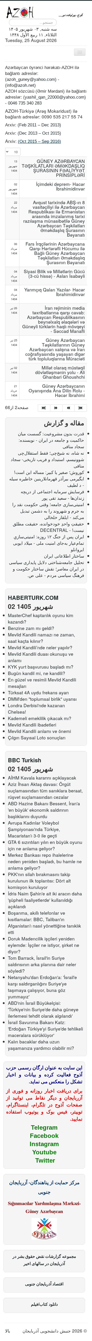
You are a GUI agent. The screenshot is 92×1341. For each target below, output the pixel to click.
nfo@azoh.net (21, 85)
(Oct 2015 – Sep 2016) (39, 141)
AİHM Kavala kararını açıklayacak (42, 777)
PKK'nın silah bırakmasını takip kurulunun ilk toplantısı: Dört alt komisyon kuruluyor (39, 880)
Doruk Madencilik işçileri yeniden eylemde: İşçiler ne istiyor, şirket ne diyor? (43, 945)
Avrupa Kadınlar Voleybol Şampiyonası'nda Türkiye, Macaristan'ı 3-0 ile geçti (34, 829)
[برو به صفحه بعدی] (69, 408)
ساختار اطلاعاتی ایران (64, 555)
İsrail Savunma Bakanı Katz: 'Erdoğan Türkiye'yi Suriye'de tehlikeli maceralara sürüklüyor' (45, 1028)
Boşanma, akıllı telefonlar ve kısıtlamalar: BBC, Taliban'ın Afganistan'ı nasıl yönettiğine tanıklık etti (44, 922)
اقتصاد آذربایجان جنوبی (44, 1284)
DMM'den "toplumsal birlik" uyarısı (42, 699)
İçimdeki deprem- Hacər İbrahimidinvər (60, 186)
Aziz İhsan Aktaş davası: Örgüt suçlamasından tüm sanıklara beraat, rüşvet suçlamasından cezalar (45, 790)
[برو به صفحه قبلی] (56, 408)
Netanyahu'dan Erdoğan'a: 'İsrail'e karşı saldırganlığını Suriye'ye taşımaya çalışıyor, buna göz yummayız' (42, 987)
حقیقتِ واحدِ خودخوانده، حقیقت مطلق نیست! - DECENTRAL (48, 526)
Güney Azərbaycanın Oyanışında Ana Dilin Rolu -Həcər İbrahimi (57, 390)
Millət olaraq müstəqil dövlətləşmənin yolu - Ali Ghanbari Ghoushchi (60, 372)
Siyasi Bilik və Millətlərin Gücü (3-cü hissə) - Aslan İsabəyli (54, 273)
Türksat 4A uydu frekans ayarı (38, 692)
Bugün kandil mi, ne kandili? (36, 673)
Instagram (44, 1143)
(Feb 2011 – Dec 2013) (39, 124)
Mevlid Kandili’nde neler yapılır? (40, 647)
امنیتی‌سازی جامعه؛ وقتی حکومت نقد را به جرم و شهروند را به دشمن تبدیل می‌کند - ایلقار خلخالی (48, 510)
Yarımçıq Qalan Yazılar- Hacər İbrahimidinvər (54, 291)
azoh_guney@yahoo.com (31, 79)
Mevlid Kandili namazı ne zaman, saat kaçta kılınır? (41, 637)
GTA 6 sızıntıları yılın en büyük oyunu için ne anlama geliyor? (45, 845)
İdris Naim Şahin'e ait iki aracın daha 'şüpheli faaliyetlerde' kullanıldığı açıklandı (45, 900)
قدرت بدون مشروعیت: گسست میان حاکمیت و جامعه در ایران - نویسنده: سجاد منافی (51, 439)
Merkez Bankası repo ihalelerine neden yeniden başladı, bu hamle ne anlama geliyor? (45, 861)
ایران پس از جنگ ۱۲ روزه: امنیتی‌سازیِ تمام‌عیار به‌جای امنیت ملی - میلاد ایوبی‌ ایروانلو (48, 542)
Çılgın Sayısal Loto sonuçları (36, 737)
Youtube (44, 1152)
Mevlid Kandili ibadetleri (32, 724)
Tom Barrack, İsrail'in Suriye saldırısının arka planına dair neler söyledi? (42, 964)
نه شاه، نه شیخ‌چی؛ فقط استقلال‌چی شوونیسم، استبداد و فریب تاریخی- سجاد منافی (47, 459)
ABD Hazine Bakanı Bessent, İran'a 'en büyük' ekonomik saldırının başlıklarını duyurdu (44, 809)
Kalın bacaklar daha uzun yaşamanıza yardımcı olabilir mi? (41, 1044)
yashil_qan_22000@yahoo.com (54, 97)
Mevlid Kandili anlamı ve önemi (39, 731)
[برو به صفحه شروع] (44, 408)
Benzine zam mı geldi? (31, 628)
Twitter (45, 1160)
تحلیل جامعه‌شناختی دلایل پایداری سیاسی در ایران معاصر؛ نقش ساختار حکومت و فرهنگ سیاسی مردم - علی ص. (46, 568)
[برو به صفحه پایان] (81, 408)
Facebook (44, 1135)
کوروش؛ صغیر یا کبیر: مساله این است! (49, 472)
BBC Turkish (24, 760)
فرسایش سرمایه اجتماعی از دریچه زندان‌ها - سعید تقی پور (52, 494)
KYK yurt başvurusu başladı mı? (40, 666)
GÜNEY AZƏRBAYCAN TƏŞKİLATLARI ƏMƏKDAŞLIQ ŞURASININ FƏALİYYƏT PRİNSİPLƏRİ (53, 168)
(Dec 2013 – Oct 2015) (39, 133)
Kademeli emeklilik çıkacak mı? (39, 718)
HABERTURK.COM (33, 597)
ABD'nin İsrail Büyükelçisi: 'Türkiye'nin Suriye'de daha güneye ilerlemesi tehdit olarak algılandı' (43, 1009)
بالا (7, 1330)
